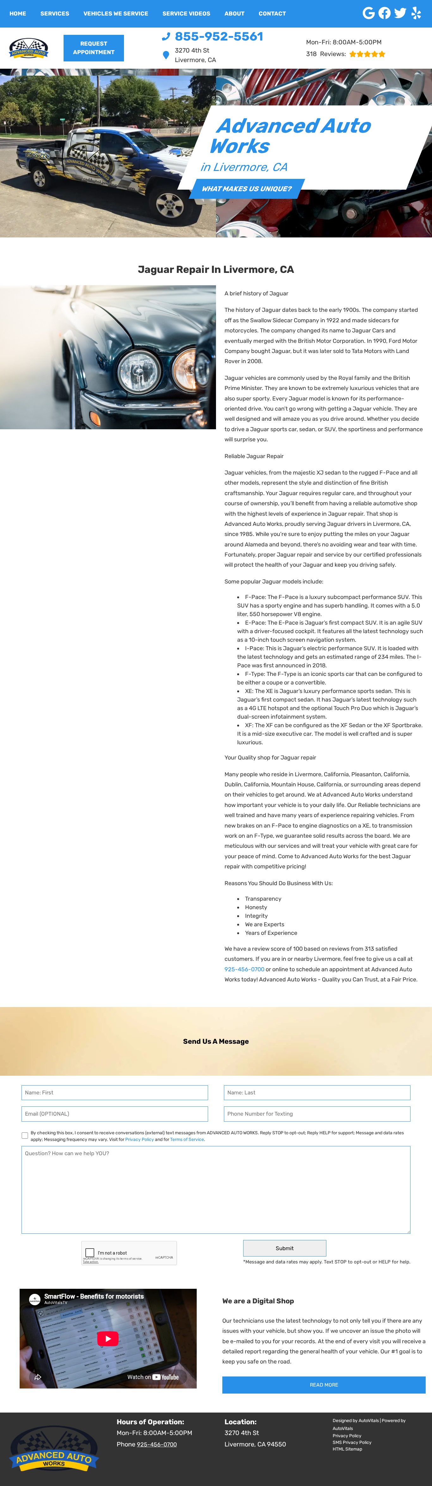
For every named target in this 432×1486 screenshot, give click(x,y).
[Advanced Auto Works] (29, 48)
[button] (368, 13)
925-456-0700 (244, 969)
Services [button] (54, 13)
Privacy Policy (139, 1139)
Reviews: (326, 54)
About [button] (234, 13)
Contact (272, 13)
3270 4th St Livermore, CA (195, 55)
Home (17, 13)
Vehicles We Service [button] (115, 13)
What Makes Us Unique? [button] (247, 189)
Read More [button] (324, 1385)
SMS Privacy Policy (352, 1442)
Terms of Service (187, 1139)
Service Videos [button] (186, 13)
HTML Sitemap (347, 1449)
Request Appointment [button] (93, 48)
